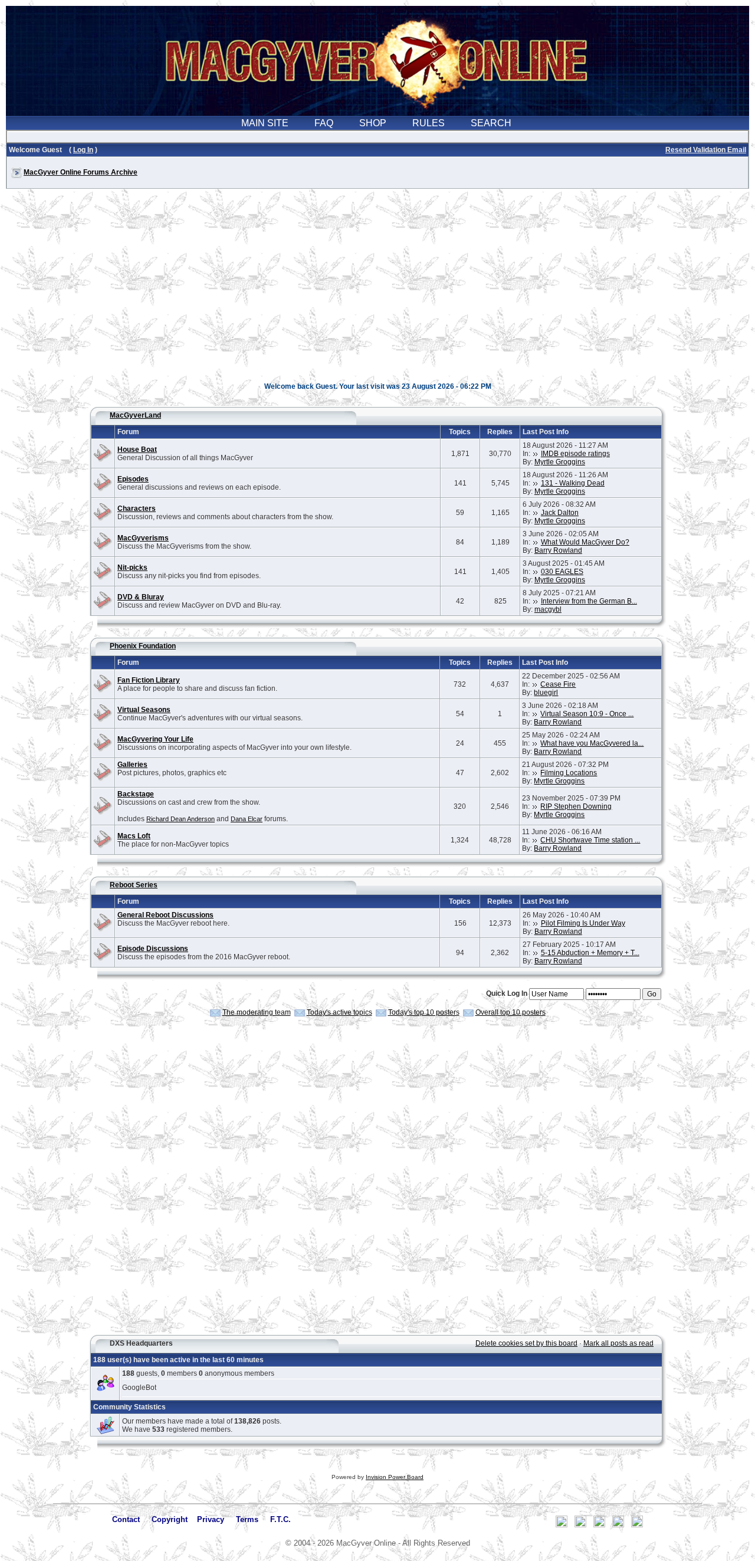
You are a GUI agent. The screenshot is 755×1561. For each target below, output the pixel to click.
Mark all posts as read (618, 1343)
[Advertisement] (377, 291)
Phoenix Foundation (143, 646)
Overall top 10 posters (510, 1012)
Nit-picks (132, 567)
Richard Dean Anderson (180, 818)
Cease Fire (558, 684)
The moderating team (256, 1012)
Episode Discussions (152, 949)
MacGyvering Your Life (155, 739)
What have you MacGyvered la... (592, 743)
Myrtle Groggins (559, 462)
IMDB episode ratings (575, 454)
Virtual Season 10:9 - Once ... (586, 714)
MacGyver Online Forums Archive (80, 172)
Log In (83, 150)
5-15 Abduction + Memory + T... (590, 953)
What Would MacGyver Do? (585, 542)
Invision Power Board (395, 1477)
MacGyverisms (143, 538)
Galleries (132, 764)
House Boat (137, 449)
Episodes (133, 479)
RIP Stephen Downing (576, 806)
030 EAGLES (562, 572)
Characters (136, 508)
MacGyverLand (135, 415)
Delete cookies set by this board (526, 1343)
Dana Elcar (246, 818)
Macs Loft (133, 836)
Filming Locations (568, 773)
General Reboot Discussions (165, 915)
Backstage (135, 794)
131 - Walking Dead (573, 483)
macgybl (548, 609)
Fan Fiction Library (148, 680)
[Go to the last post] (535, 454)
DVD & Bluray (140, 597)
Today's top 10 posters (423, 1012)
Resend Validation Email (705, 150)
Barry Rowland (558, 550)
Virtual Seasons (143, 710)
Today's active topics (339, 1012)
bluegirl (546, 692)
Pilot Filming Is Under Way (583, 923)
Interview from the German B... (589, 601)
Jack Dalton (560, 513)
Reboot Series (133, 885)
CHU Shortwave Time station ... (590, 840)
